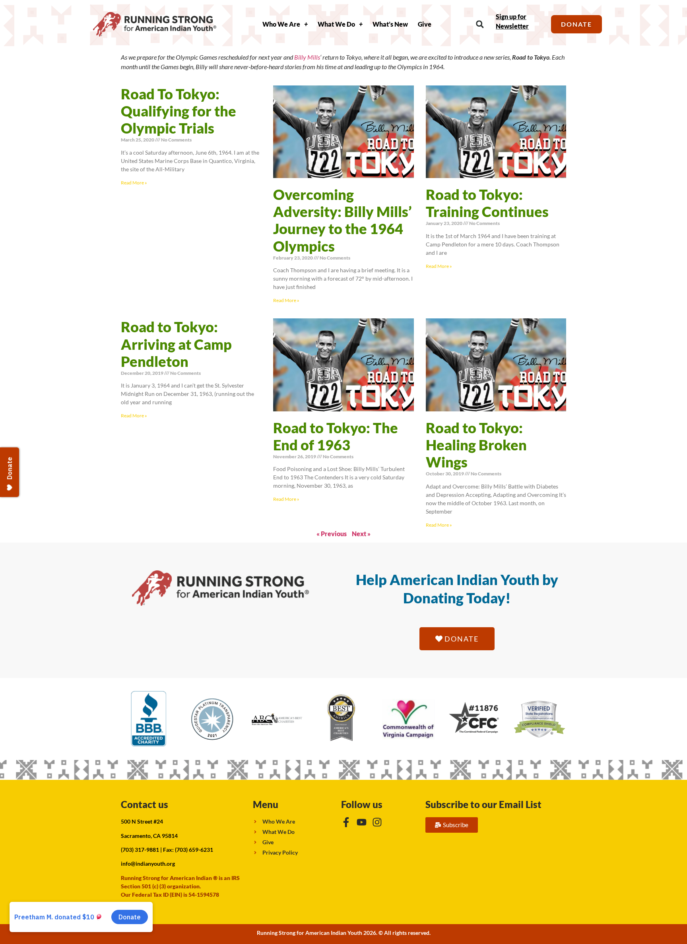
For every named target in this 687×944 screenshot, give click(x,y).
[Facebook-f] (346, 822)
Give (424, 24)
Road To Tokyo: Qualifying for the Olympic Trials (178, 111)
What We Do (336, 24)
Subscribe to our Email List (483, 804)
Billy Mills (307, 57)
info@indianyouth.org (148, 863)
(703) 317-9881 (140, 849)
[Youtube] (362, 822)
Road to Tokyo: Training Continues (487, 203)
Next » (361, 533)
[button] (479, 24)
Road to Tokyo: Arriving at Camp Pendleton (176, 344)
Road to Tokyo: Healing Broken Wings (476, 445)
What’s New (390, 24)
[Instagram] (377, 822)
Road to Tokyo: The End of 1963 (335, 436)
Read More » (134, 183)
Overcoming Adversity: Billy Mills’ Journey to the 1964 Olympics (342, 220)
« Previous (331, 533)
